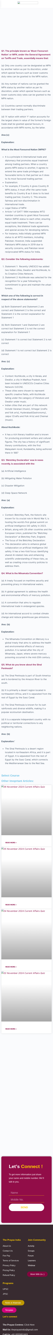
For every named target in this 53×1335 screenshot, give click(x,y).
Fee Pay (6, 1255)
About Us (7, 1246)
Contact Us (8, 1251)
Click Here (29, 1325)
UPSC (5, 1289)
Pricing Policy (9, 1270)
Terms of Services (11, 1260)
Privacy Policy (9, 1265)
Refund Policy (9, 1275)
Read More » (11, 843)
